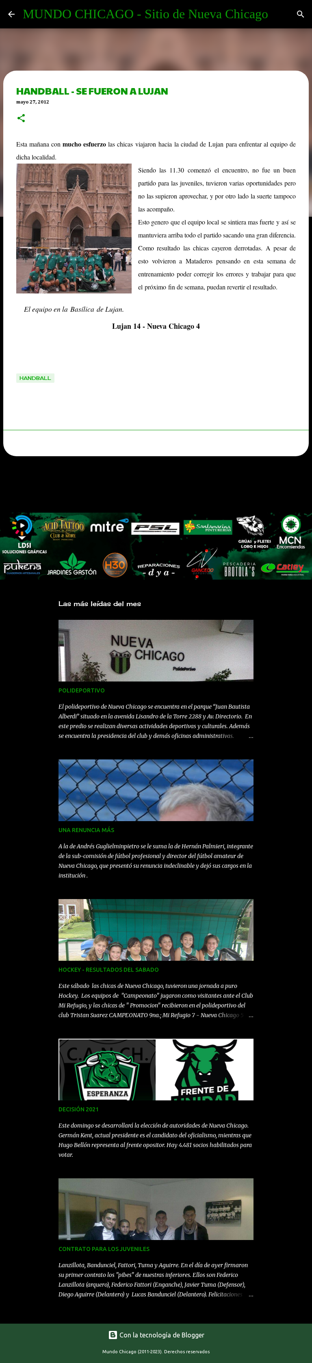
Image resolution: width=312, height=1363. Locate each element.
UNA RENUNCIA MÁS (86, 830)
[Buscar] (301, 14)
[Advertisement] (148, 486)
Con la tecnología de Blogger (161, 1335)
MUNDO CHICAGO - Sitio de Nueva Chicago (145, 13)
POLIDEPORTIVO (81, 690)
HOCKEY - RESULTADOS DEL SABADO (108, 969)
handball (35, 378)
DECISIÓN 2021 (78, 1109)
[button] (21, 119)
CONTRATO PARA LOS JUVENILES (104, 1249)
